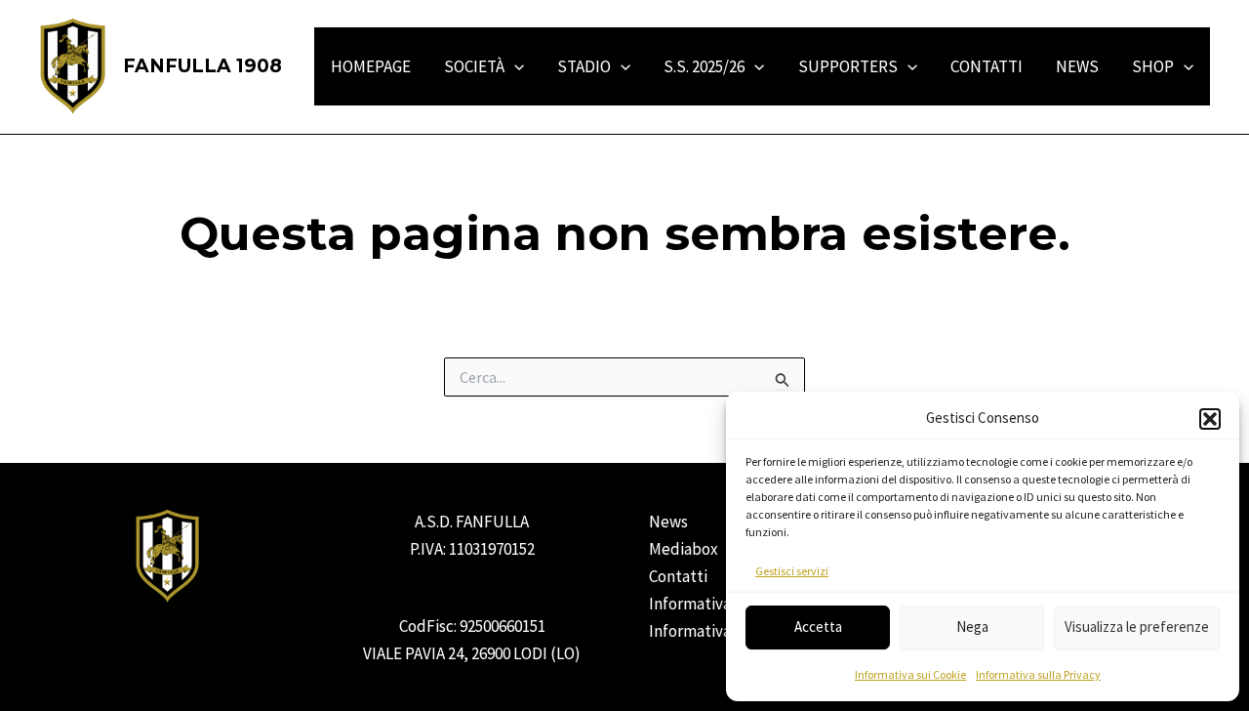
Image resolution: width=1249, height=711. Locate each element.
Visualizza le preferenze (1137, 626)
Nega (972, 626)
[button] (1210, 419)
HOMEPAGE (371, 66)
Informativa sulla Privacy (1038, 674)
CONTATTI (986, 66)
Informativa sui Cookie (910, 674)
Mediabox (683, 549)
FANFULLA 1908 (202, 66)
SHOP (1153, 66)
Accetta (818, 626)
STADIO (584, 66)
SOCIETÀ (474, 66)
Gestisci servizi (791, 571)
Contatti (678, 576)
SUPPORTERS (848, 66)
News (668, 521)
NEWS (1077, 66)
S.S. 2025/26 (704, 66)
